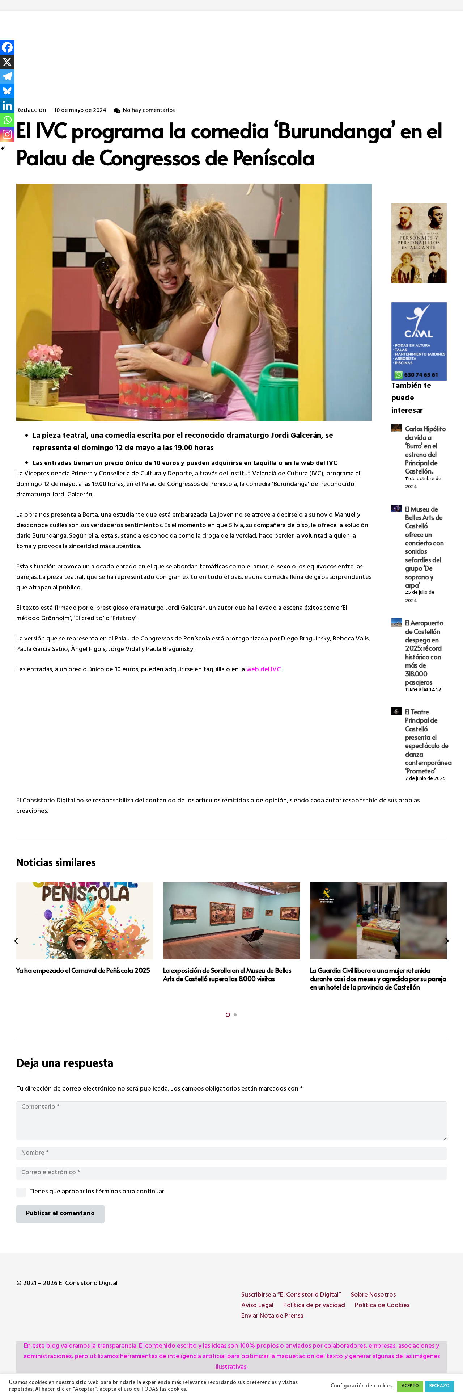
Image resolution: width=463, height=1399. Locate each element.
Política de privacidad (314, 1306)
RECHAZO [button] (439, 1386)
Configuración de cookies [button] (361, 1386)
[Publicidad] (419, 341)
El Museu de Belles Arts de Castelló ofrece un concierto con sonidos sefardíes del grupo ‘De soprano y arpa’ (424, 547)
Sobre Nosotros (373, 1295)
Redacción (31, 111)
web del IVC (263, 670)
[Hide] (3, 148)
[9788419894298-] (419, 243)
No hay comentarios (149, 111)
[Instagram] (7, 134)
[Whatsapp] (7, 120)
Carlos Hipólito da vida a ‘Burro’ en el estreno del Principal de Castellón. (425, 449)
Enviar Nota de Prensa (272, 1316)
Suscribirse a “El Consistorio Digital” (291, 1295)
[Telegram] (7, 76)
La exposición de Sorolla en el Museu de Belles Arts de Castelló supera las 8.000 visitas (80, 974)
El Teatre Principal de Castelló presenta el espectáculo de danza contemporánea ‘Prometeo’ (428, 741)
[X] (7, 62)
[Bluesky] (7, 91)
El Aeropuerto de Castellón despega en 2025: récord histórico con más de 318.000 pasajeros (424, 652)
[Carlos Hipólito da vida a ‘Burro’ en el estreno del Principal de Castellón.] (397, 428)
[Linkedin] (7, 105)
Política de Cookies (382, 1306)
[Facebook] (7, 47)
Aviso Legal (257, 1306)
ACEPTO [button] (410, 1386)
